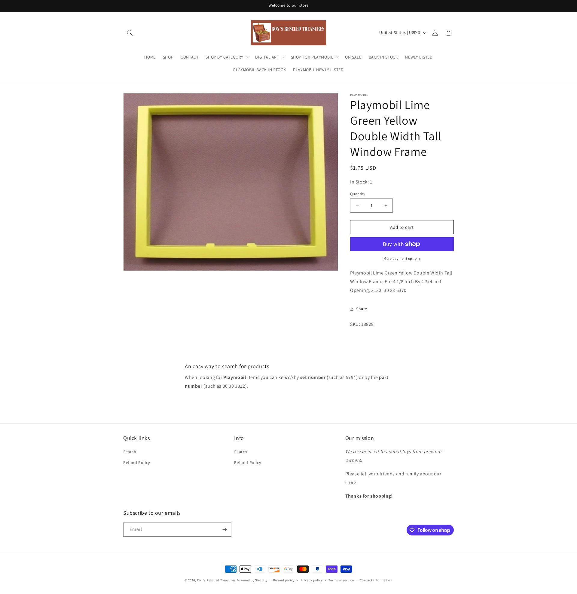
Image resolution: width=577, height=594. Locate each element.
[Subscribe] (224, 530)
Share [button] (361, 308)
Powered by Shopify (252, 580)
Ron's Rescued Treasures (216, 580)
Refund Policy (136, 462)
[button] (129, 32)
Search (129, 451)
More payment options (401, 258)
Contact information (376, 580)
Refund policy (284, 580)
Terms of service (341, 580)
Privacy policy (312, 580)
